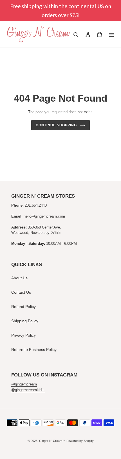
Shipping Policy (24, 321)
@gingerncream (24, 384)
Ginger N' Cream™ (52, 440)
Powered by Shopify (80, 440)
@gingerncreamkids (28, 390)
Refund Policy (23, 306)
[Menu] (111, 34)
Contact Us (21, 292)
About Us (19, 278)
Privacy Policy (23, 335)
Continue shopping (56, 125)
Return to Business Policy (34, 349)
